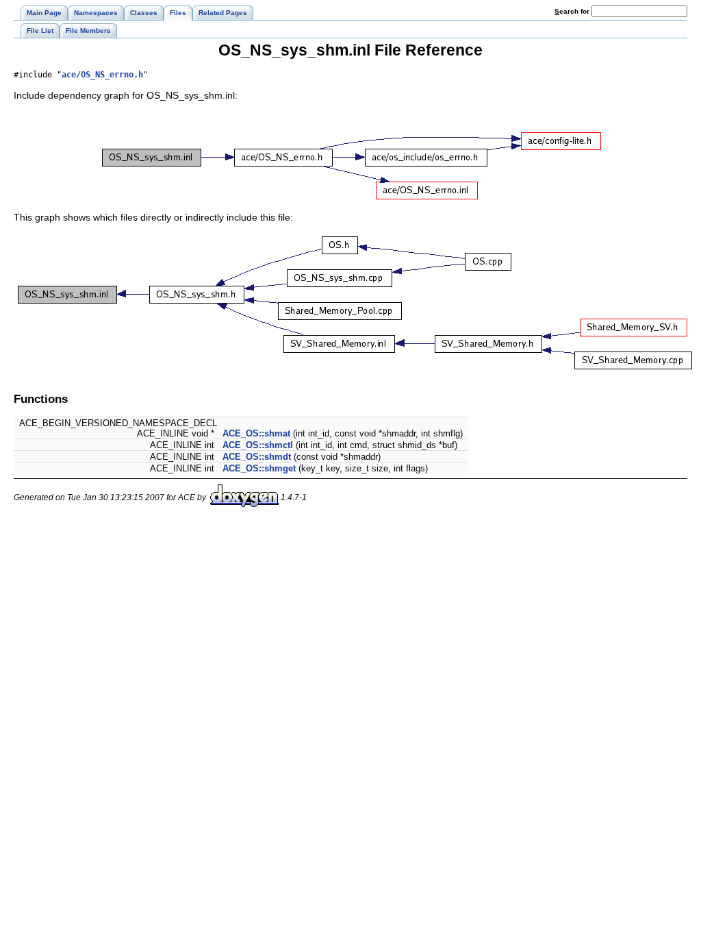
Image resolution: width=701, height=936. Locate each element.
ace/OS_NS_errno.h (102, 74)
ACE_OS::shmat (256, 433)
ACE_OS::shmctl (257, 445)
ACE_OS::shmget (259, 468)
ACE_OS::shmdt (256, 457)
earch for (573, 11)
